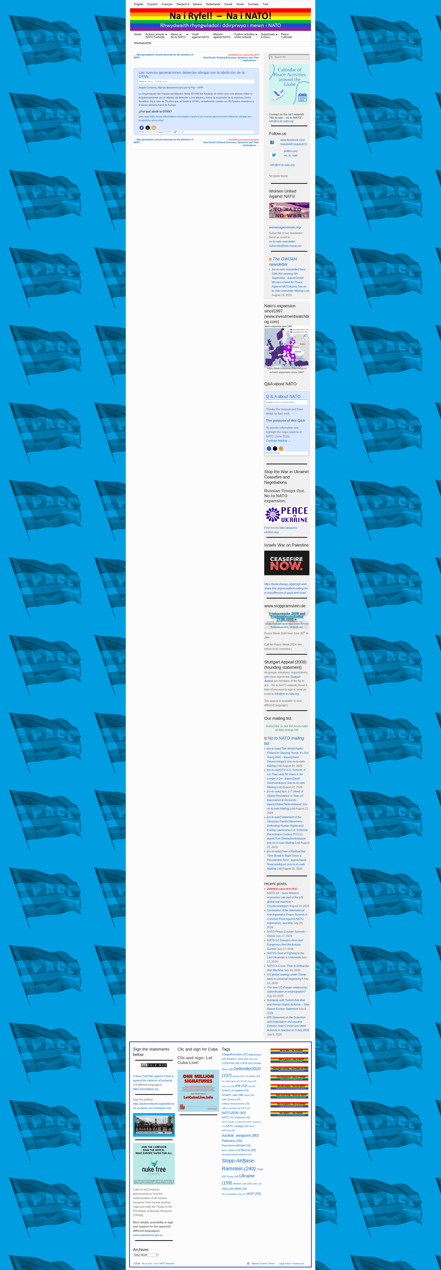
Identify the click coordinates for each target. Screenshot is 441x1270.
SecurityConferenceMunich (237, 1154)
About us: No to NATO (178, 36)
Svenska (253, 4)
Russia (248, 1150)
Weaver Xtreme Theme (263, 1263)
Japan (249, 1095)
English (138, 4)
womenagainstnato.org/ (285, 227)
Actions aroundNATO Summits (155, 36)
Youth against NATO (200, 36)
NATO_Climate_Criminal (234, 1122)
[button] (142, 128)
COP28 (246, 1063)
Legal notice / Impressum (291, 1263)
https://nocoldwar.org (145, 1089)
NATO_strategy (237, 1125)
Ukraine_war (242, 1183)
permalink (180, 132)
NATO (245, 1108)
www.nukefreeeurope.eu (148, 1235)
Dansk (228, 4)
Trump (232, 1176)
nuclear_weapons (240, 1135)
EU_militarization (230, 1081)
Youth (155, 132)
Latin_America (231, 1099)
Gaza (252, 1081)
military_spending (231, 1108)
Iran (251, 1086)
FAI (243, 1081)
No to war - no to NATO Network (158, 1263)
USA (227, 1188)
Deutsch (182, 4)
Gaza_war (228, 1086)
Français (167, 4)
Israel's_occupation (235, 1090)
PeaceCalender (286, 36)
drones (254, 1076)
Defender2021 (240, 1076)
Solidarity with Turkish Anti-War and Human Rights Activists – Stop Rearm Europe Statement (288, 1004)
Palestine (232, 1141)
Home (137, 34)
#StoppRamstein (235, 1054)
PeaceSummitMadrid (236, 1145)
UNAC (257, 1184)
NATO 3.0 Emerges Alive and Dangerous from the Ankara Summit (285, 944)
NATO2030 (167, 132)
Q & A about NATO (283, 396)
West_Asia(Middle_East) (234, 1194)
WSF (254, 1193)
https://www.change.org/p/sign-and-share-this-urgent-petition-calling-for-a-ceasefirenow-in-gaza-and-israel (286, 588)
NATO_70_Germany (236, 1117)
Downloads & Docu (268, 36)
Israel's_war (232, 1095)
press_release (231, 1150)
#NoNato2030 (142, 43)
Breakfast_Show (237, 1059)
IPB (241, 1086)
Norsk (240, 4)
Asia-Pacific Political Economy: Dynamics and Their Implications (231, 58)
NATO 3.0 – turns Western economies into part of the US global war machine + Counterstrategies (285, 897)
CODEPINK (230, 1063)
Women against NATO (221, 36)
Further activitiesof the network (244, 36)
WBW (240, 1188)
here (267, 689)
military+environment (236, 1103)
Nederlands (213, 4)
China (252, 1059)
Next (313, 19)
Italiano (197, 4)
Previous (127, 19)
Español (152, 4)
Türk (265, 4)
